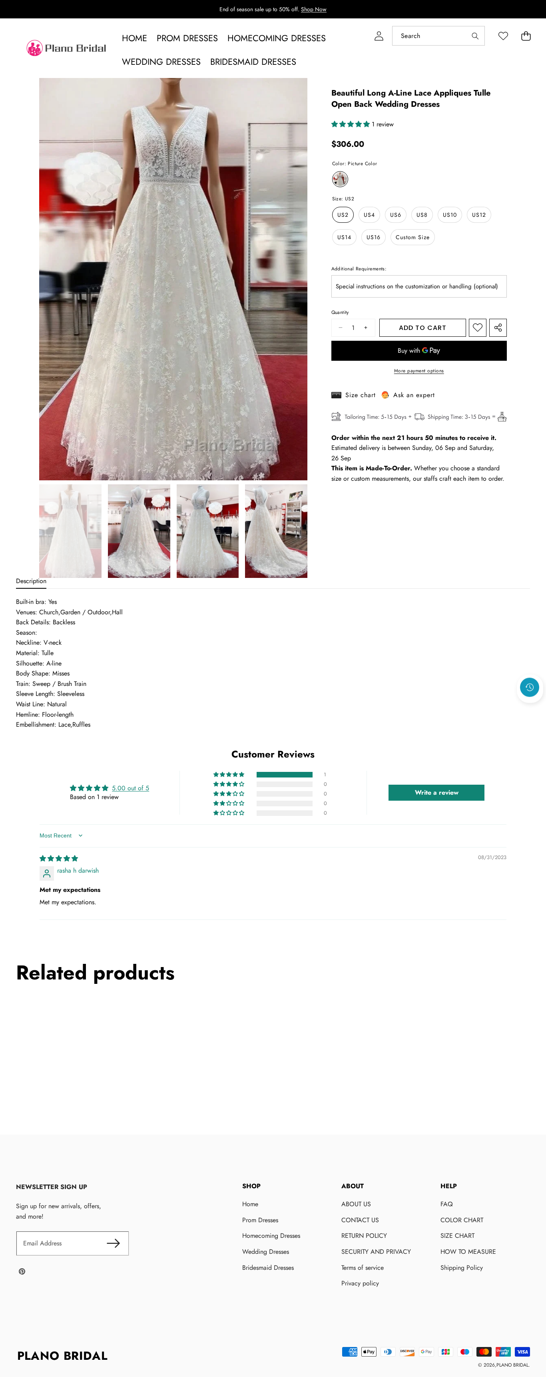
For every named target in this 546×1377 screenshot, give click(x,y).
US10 (450, 215)
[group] (70, 531)
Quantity (340, 312)
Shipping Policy (461, 1267)
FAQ (446, 1204)
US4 (369, 215)
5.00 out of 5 (130, 787)
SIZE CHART (457, 1235)
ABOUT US (356, 1204)
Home (250, 1204)
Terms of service (362, 1267)
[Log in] (379, 36)
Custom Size (413, 237)
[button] (526, 36)
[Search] (475, 36)
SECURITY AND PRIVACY (376, 1251)
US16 (374, 237)
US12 (479, 215)
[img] (59, 858)
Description (31, 581)
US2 (343, 215)
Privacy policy (360, 1283)
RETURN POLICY (364, 1235)
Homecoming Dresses (271, 1235)
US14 (344, 237)
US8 (422, 215)
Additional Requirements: (359, 268)
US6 (395, 215)
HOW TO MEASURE (468, 1251)
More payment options (419, 370)
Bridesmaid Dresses (268, 1267)
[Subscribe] (113, 1243)
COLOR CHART (461, 1220)
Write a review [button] (436, 792)
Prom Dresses (260, 1220)
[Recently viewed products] (529, 687)
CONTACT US (360, 1220)
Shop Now (314, 9)
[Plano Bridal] (67, 50)
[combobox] (438, 36)
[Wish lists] (503, 36)
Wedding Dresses (265, 1251)
